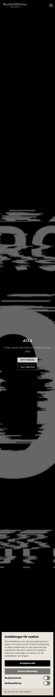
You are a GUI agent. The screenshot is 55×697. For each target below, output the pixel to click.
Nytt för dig (27, 360)
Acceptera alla (27, 663)
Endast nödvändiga (27, 671)
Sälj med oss (28, 367)
